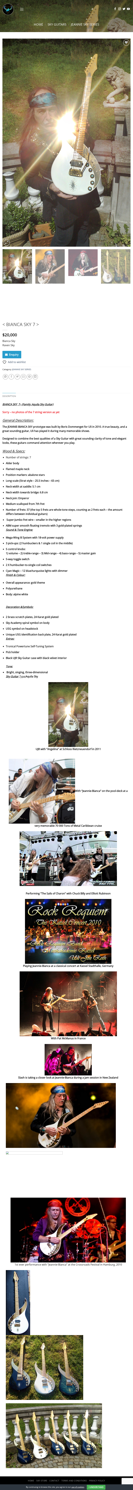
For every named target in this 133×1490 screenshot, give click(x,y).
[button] (22, 9)
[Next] (124, 142)
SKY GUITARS (57, 24)
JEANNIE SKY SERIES (85, 24)
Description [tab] (9, 396)
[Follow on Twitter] (124, 9)
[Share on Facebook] (11, 377)
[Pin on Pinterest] (29, 377)
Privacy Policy (97, 1480)
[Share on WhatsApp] (5, 377)
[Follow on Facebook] (115, 9)
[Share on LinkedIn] (35, 377)
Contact (54, 1480)
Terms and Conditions (74, 1480)
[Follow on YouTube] (128, 9)
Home (38, 24)
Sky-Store (41, 1480)
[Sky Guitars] (9, 9)
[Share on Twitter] (17, 377)
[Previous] (9, 142)
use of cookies (77, 1487)
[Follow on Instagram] (119, 9)
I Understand (96, 1487)
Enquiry (13, 354)
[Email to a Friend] (23, 377)
